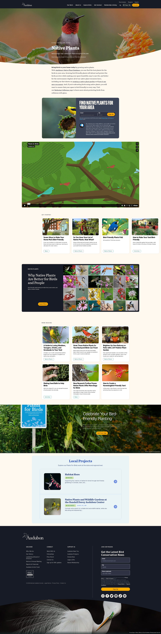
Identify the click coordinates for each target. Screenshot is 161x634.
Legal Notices (47, 583)
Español (137, 2)
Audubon (27, 4)
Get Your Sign (102, 433)
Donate (135, 5)
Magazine (130, 2)
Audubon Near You (73, 551)
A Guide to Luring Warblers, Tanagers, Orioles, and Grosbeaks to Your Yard (56, 344)
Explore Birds (87, 5)
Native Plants (78, 251)
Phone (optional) (106, 571)
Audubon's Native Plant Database (68, 70)
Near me (128, 5)
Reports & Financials (32, 564)
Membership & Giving (110, 5)
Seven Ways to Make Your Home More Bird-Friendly (56, 236)
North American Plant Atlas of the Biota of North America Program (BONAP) (100, 133)
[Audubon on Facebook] (107, 596)
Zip (99, 112)
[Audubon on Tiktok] (120, 596)
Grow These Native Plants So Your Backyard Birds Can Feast (85, 344)
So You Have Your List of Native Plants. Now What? (85, 236)
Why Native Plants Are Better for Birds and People (80, 288)
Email (81, 112)
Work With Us (51, 551)
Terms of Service (110, 578)
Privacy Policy (105, 118)
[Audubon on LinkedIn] (116, 596)
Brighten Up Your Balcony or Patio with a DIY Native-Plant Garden (115, 344)
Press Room (50, 557)
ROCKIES (69, 477)
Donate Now (71, 557)
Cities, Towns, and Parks (61, 43)
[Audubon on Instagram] (103, 596)
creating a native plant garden (84, 81)
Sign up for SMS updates (54, 562)
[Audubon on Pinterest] (124, 596)
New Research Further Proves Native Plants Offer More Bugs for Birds (85, 381)
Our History (29, 554)
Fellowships (50, 554)
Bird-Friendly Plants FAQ (115, 236)
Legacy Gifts (71, 560)
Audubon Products (73, 554)
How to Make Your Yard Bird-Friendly (145, 236)
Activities (137, 251)
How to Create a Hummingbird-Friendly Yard (115, 381)
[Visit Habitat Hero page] (80, 481)
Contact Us (50, 560)
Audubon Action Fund (32, 567)
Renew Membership (73, 562)
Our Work (70, 5)
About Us (78, 5)
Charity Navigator (30, 574)
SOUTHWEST (71, 505)
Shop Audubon (122, 2)
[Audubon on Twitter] (111, 596)
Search (120, 5)
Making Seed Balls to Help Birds (56, 381)
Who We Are (30, 551)
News (46, 251)
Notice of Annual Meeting (33, 561)
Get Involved (98, 5)
